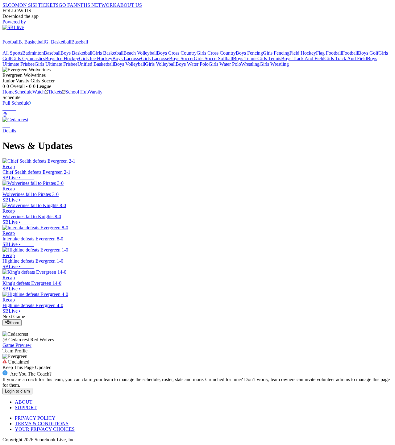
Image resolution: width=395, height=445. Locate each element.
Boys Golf (368, 53)
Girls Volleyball (160, 64)
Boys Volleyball (129, 64)
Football (10, 41)
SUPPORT (26, 407)
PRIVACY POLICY (35, 418)
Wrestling (250, 64)
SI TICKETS (45, 5)
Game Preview (16, 345)
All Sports (12, 53)
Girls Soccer (206, 58)
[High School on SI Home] (26, 36)
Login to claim (17, 391)
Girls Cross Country (216, 53)
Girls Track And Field (345, 58)
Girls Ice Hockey (95, 58)
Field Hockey (302, 53)
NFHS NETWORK (97, 5)
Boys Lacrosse (126, 58)
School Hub (77, 91)
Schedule (23, 91)
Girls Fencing (276, 53)
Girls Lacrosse (155, 58)
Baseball (79, 41)
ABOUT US (129, 5)
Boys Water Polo (192, 64)
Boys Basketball (76, 53)
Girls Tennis (269, 58)
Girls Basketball (107, 53)
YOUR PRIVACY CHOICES (45, 429)
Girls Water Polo (225, 64)
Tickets (55, 91)
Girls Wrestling (274, 64)
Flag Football (329, 53)
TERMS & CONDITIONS (42, 423)
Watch (38, 91)
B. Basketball (32, 41)
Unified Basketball (95, 64)
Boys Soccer (181, 58)
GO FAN (68, 5)
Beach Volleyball (140, 53)
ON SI (25, 5)
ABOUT (23, 402)
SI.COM (10, 5)
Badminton (33, 53)
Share (14, 322)
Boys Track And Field (302, 58)
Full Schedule (15, 103)
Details (9, 130)
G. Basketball (58, 41)
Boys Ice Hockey (62, 58)
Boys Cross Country (177, 53)
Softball (225, 58)
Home (8, 91)
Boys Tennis (245, 58)
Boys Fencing (249, 53)
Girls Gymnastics (28, 58)
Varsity (95, 91)
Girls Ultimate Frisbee (56, 64)
